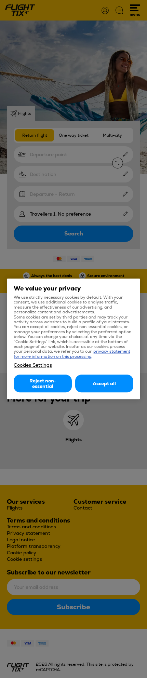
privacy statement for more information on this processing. (72, 354)
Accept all (104, 384)
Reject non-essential (42, 384)
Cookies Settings (33, 365)
